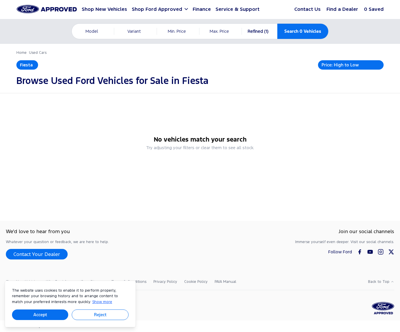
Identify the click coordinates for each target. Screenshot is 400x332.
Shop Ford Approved (157, 9)
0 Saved (374, 9)
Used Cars (38, 52)
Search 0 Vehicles (302, 31)
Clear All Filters (200, 163)
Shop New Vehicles (104, 9)
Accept (40, 314)
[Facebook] (360, 252)
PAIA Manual (225, 281)
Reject (100, 314)
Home (21, 52)
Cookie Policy (196, 281)
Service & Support (237, 9)
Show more (102, 302)
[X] (391, 252)
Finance (202, 9)
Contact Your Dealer (36, 254)
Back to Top (378, 281)
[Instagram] (381, 252)
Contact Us (307, 9)
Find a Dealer (342, 9)
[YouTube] (370, 252)
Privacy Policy (165, 281)
